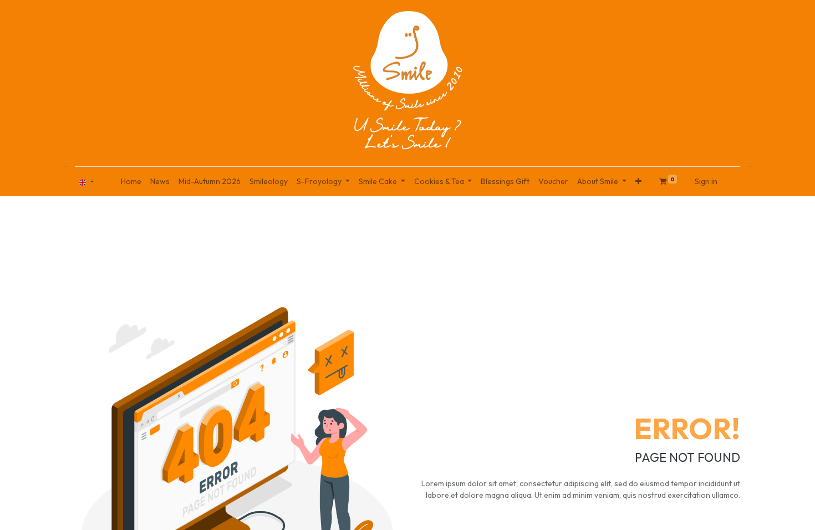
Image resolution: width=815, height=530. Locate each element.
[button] (638, 181)
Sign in (706, 181)
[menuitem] (131, 181)
